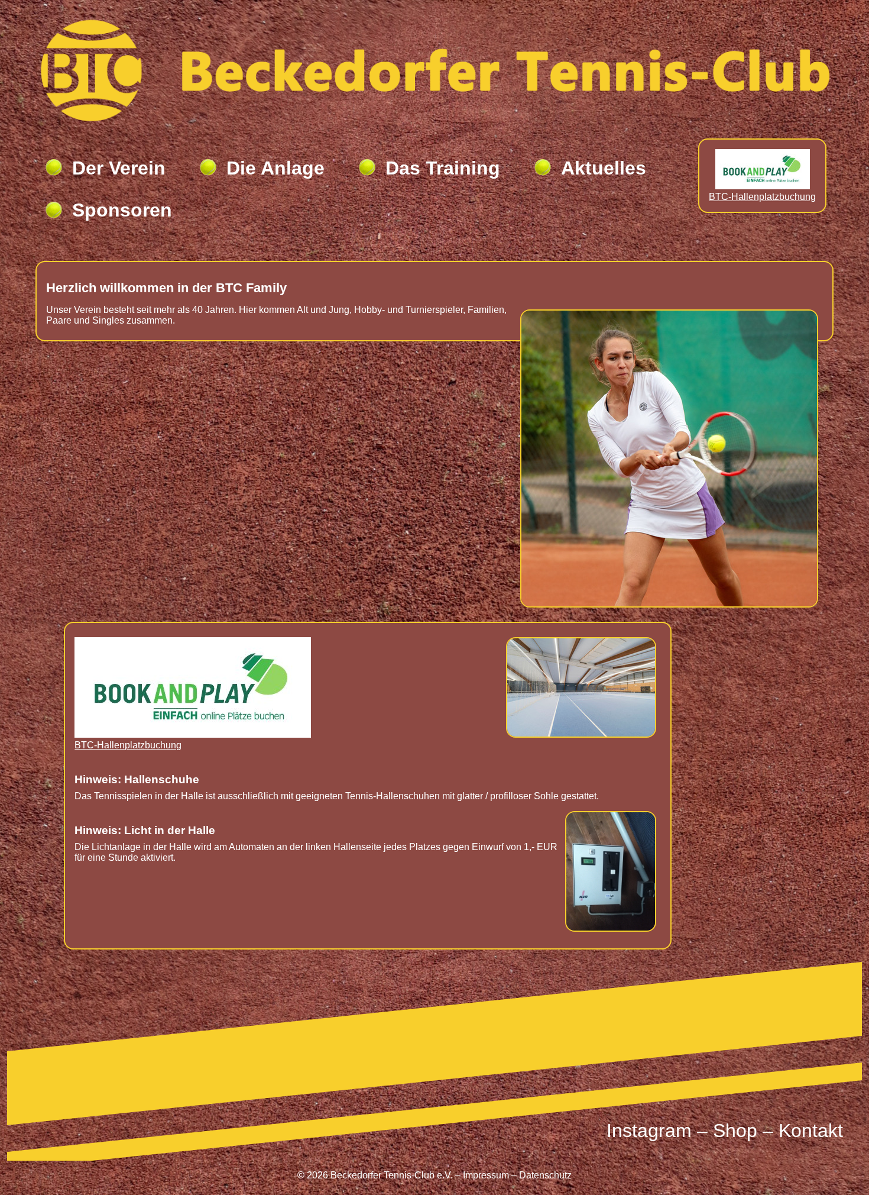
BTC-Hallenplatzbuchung (762, 197)
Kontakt (811, 1130)
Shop (735, 1130)
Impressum (486, 1175)
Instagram (649, 1130)
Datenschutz (545, 1175)
